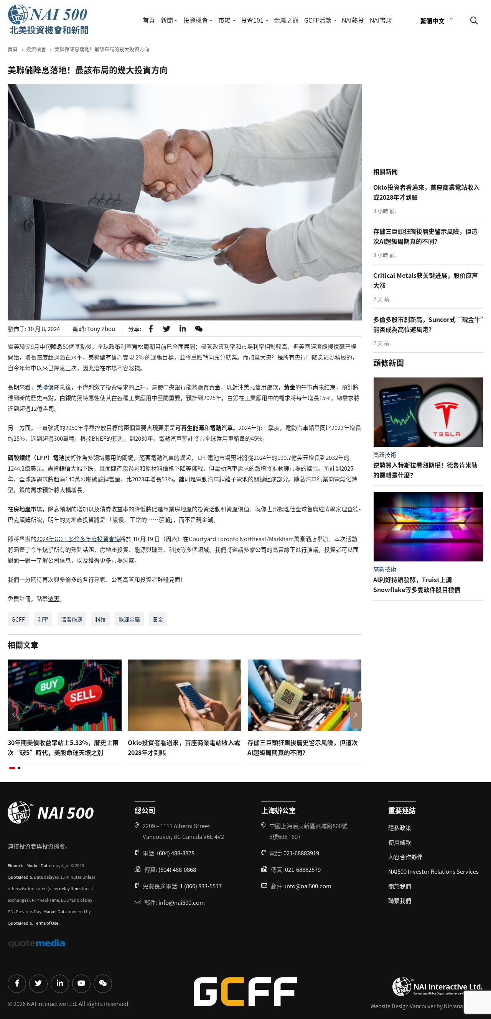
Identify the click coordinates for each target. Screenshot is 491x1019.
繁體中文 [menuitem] (432, 20)
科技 (100, 619)
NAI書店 (381, 20)
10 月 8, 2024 (44, 329)
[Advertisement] (430, 114)
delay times (70, 888)
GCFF (18, 619)
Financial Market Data (29, 865)
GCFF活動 (317, 20)
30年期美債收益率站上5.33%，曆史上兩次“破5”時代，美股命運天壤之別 (63, 747)
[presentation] (13, 715)
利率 (43, 619)
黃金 (158, 619)
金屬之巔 (286, 20)
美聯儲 (45, 387)
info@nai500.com (181, 902)
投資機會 (195, 20)
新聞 (167, 20)
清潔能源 (71, 619)
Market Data (55, 911)
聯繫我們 (399, 900)
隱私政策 (399, 828)
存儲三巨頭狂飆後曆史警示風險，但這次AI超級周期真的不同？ (302, 747)
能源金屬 (129, 619)
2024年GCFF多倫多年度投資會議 (78, 539)
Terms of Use (46, 923)
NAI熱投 (353, 20)
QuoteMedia (20, 877)
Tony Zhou (101, 329)
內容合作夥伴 (405, 857)
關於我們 (399, 886)
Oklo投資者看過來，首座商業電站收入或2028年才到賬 (184, 747)
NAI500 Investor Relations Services (433, 871)
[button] (12, 768)
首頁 (149, 20)
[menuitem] (435, 20)
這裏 (53, 598)
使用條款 (399, 842)
